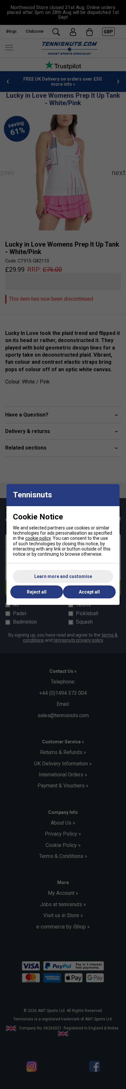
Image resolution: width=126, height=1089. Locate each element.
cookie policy (38, 538)
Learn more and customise (63, 576)
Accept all (89, 592)
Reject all (37, 592)
